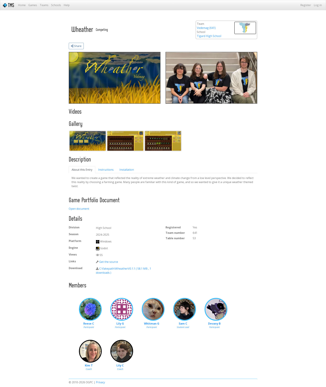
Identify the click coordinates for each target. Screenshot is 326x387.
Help (67, 5)
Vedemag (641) (206, 28)
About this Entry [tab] (82, 170)
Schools (56, 5)
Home (22, 5)
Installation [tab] (126, 170)
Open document (79, 209)
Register (305, 5)
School (201, 32)
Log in (318, 5)
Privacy (100, 382)
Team (200, 24)
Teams (44, 5)
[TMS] (8, 5)
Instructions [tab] (106, 170)
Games (32, 5)
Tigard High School (209, 36)
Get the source (108, 262)
